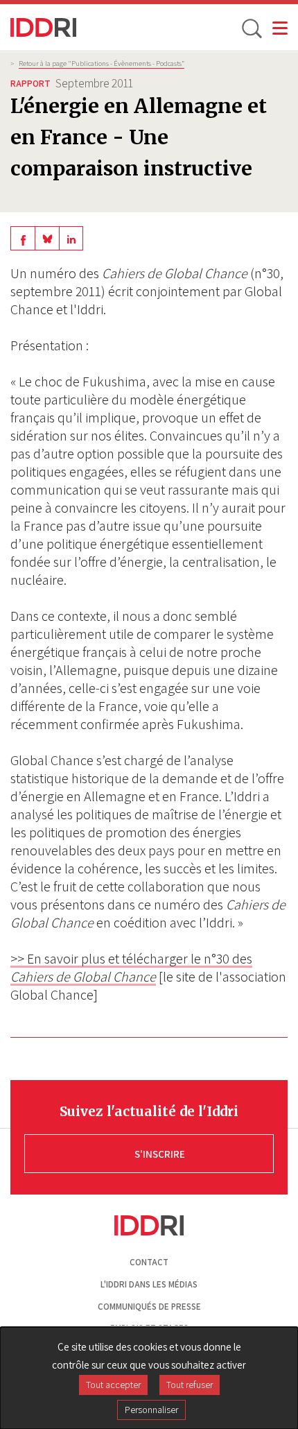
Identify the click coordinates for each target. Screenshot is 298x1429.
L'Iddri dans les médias (149, 1284)
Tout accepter (113, 1384)
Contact (149, 1262)
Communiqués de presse (149, 1306)
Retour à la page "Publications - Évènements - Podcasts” (101, 63)
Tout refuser (189, 1384)
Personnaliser (151, 1409)
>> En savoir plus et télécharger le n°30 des (131, 968)
